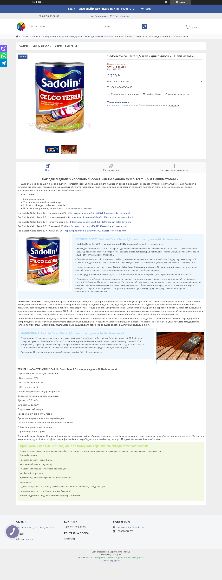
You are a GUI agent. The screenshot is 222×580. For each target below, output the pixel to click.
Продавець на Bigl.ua (111, 555)
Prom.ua (126, 552)
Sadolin (120, 36)
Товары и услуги (41, 46)
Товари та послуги (30, 36)
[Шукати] (144, 26)
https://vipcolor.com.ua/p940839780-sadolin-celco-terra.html (99, 213)
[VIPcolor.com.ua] (21, 26)
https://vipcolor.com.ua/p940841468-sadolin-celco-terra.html (102, 217)
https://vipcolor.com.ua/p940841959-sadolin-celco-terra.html (96, 226)
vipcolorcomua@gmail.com (130, 527)
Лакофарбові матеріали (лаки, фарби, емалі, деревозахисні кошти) (78, 36)
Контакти (146, 8)
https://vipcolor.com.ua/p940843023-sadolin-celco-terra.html (95, 230)
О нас (58, 46)
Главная (23, 46)
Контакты (71, 46)
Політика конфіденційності (131, 558)
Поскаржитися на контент (106, 558)
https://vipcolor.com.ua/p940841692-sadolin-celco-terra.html (101, 222)
